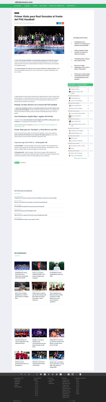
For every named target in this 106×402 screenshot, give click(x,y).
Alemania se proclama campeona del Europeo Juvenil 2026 (38, 363)
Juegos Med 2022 (66, 388)
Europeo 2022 (65, 390)
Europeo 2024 (65, 385)
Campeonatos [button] (71, 5)
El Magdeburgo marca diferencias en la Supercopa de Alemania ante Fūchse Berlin (82, 43)
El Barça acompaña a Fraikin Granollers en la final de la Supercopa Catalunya (81, 52)
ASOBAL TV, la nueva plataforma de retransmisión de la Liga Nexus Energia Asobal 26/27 (39, 343)
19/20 (77, 392)
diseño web (70, 400)
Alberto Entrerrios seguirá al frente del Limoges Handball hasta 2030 (30, 215)
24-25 (36, 383)
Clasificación (17, 380)
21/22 (77, 388)
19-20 (36, 392)
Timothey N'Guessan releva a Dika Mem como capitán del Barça (22, 341)
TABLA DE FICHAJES (80, 378)
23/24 (77, 385)
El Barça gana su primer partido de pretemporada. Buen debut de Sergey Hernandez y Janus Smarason (39, 296)
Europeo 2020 (65, 395)
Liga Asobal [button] (17, 5)
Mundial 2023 (65, 386)
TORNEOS (64, 378)
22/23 (77, 386)
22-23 (36, 386)
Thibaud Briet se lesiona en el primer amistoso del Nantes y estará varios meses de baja (35, 198)
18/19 (77, 393)
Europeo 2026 (65, 380)
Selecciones (44, 5)
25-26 (36, 381)
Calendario (17, 383)
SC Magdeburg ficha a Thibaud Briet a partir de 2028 (56, 274)
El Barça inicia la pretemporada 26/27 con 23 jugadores (22, 363)
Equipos (16, 385)
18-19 (36, 393)
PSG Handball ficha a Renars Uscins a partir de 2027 (26, 219)
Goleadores (17, 381)
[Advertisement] (37, 84)
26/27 (77, 380)
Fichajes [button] (27, 5)
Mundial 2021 (65, 393)
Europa (35, 5)
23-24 (36, 385)
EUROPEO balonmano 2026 (57, 5)
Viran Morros (23, 162)
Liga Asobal (51, 380)
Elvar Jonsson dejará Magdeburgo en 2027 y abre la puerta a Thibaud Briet (81, 67)
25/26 (77, 381)
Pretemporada (17, 386)
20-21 (36, 390)
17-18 (36, 395)
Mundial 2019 (65, 397)
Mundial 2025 (65, 381)
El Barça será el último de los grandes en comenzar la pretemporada (30, 202)
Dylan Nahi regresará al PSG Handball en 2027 (25, 210)
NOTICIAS (50, 378)
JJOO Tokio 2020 (66, 392)
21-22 (36, 388)
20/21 (77, 390)
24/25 (77, 383)
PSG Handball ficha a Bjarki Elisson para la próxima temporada (29, 206)
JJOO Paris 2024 (66, 383)
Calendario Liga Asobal (81, 158)
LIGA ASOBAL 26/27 (19, 378)
